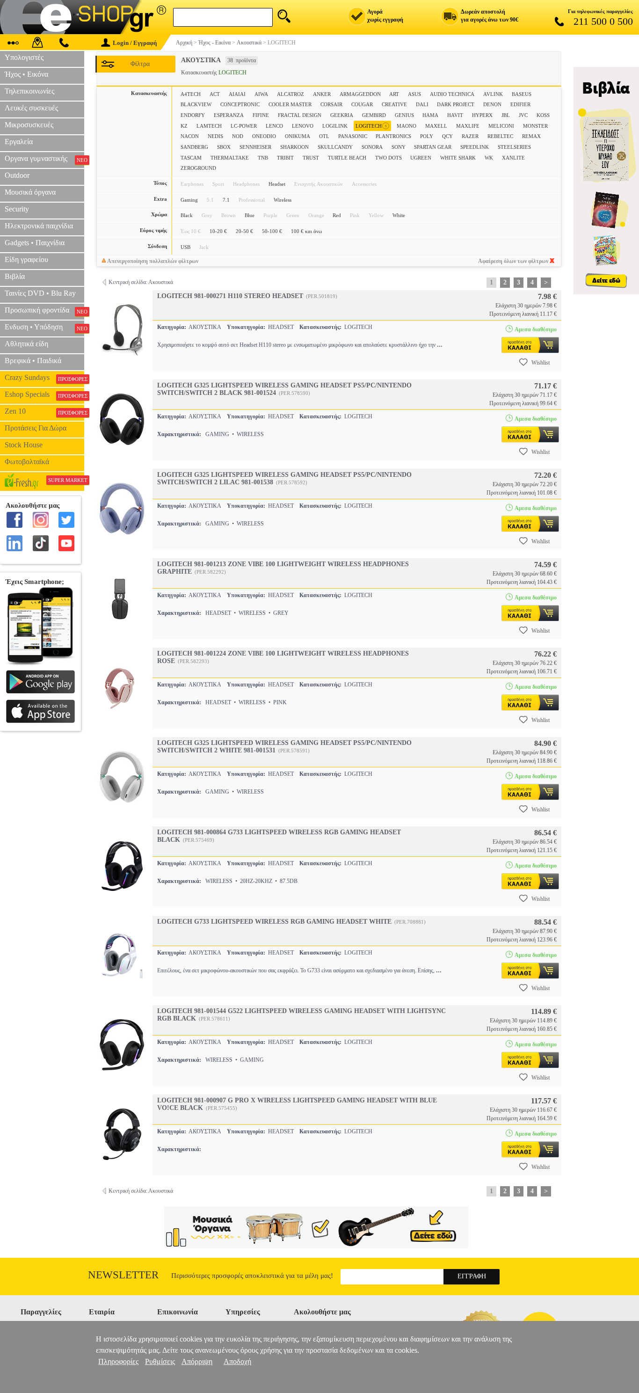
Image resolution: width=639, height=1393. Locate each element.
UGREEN (420, 157)
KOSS (543, 115)
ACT (215, 94)
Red (337, 215)
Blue (249, 215)
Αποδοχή (237, 1361)
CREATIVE (394, 104)
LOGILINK (335, 126)
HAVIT (455, 115)
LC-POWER (244, 126)
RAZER (470, 136)
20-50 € (244, 231)
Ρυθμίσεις (160, 1361)
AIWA (261, 94)
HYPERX (482, 115)
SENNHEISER (255, 147)
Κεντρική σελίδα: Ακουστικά (141, 282)
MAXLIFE (467, 126)
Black (187, 215)
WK (489, 157)
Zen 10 (44, 411)
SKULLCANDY (335, 147)
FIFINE (261, 115)
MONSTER (535, 126)
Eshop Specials (44, 394)
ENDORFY (193, 115)
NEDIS (215, 136)
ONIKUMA (297, 136)
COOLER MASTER (290, 104)
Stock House (24, 445)
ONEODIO (264, 136)
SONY (399, 147)
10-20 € (218, 231)
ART (394, 94)
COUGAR (362, 104)
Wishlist (540, 362)
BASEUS (521, 94)
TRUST (311, 157)
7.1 (226, 200)
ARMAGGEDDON (360, 94)
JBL (505, 115)
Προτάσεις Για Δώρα (35, 428)
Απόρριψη (197, 1361)
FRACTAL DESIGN (299, 115)
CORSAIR (331, 104)
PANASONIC (352, 136)
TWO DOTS (388, 157)
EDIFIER (520, 104)
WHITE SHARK (458, 157)
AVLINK (493, 94)
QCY (447, 136)
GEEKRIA (341, 115)
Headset (277, 184)
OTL (324, 136)
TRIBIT (285, 157)
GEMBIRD (374, 115)
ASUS (414, 94)
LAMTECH (209, 126)
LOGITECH (371, 126)
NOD (237, 136)
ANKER (322, 94)
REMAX (531, 136)
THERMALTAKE (230, 157)
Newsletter (123, 1275)
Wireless (282, 200)
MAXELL (436, 126)
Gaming (189, 200)
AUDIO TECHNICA (452, 94)
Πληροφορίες (118, 1361)
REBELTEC (500, 136)
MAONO (406, 126)
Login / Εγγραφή (135, 42)
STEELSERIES (514, 147)
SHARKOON (294, 147)
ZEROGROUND (198, 168)
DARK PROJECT (455, 104)
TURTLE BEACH (347, 157)
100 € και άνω (306, 231)
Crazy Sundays (44, 377)
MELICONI (501, 126)
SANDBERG (194, 147)
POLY (426, 136)
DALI (422, 104)
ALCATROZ (290, 94)
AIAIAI (237, 94)
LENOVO (302, 126)
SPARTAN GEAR (432, 147)
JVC (523, 115)
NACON (190, 136)
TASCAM (191, 157)
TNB (263, 157)
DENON (492, 104)
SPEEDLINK (474, 147)
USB (185, 247)
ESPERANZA (229, 115)
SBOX (224, 147)
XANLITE (513, 157)
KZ (184, 126)
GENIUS (404, 115)
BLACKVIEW (196, 104)
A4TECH (191, 94)
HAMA (430, 115)
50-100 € (272, 231)
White (398, 215)
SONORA (372, 147)
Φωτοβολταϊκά (27, 462)
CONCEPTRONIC (240, 104)
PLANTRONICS (393, 136)
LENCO (274, 126)
